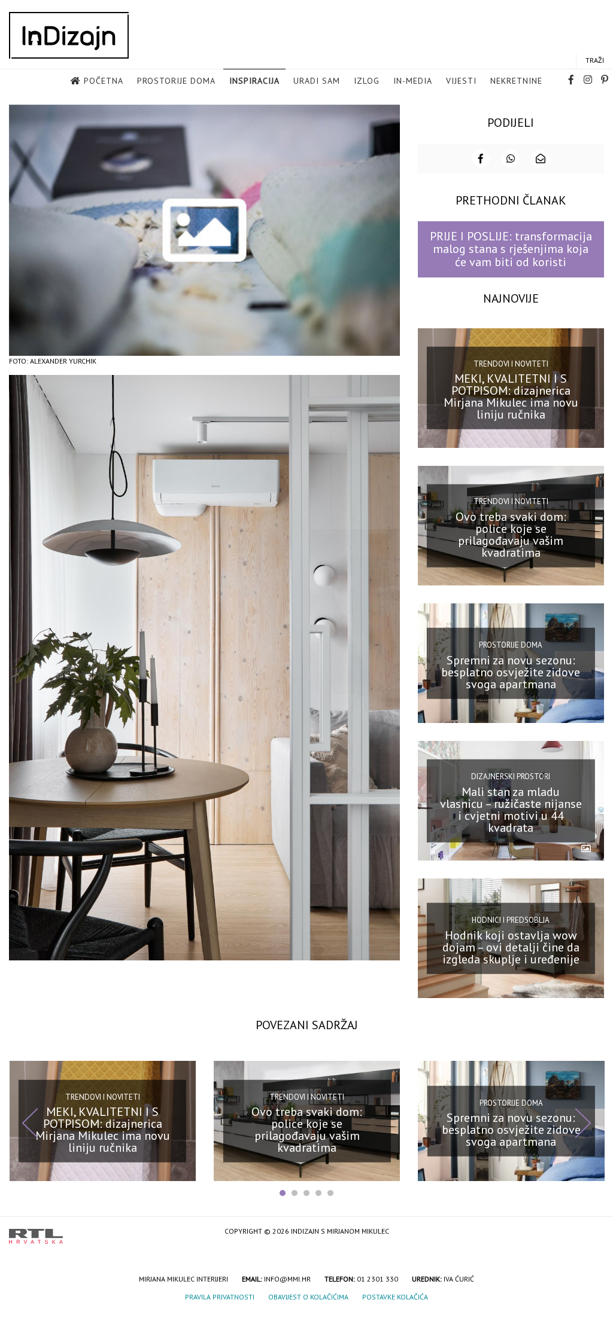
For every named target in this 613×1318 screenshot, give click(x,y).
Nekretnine (516, 80)
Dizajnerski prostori (510, 776)
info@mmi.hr (287, 1278)
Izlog (367, 80)
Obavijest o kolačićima (308, 1296)
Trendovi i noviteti (511, 364)
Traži (594, 60)
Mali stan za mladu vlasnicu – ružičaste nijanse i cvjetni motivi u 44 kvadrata (511, 809)
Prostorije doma (176, 80)
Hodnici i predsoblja (511, 920)
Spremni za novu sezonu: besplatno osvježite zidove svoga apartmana (510, 671)
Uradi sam (316, 80)
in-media (412, 80)
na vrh (592, 1232)
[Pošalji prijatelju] (541, 158)
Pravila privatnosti (219, 1296)
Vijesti (461, 80)
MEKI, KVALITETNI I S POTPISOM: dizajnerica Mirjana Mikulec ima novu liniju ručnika (511, 396)
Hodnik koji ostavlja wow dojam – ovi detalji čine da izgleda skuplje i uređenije (510, 947)
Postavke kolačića (395, 1296)
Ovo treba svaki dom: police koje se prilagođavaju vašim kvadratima (511, 534)
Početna (103, 80)
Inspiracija (254, 80)
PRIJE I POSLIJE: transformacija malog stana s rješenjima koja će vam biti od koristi (511, 249)
